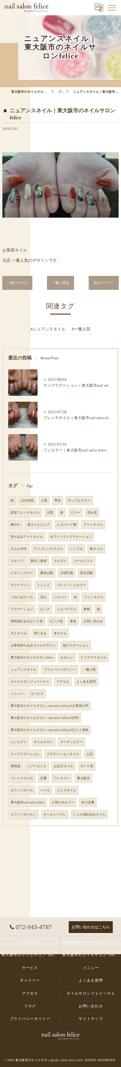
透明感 (15, 766)
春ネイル (96, 548)
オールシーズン (54, 814)
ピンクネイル (66, 790)
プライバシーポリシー (59, 669)
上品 (89, 754)
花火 (43, 597)
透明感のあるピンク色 (27, 621)
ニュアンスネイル (23, 669)
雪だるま (40, 633)
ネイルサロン (43, 742)
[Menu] (111, 7)
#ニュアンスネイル (48, 329)
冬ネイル (60, 633)
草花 (57, 500)
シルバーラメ (66, 609)
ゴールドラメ (83, 561)
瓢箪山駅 (46, 573)
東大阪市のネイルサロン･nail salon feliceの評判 (45, 717)
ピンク (45, 609)
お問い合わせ (93, 621)
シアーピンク (37, 766)
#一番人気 (81, 329)
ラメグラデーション (25, 754)
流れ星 (92, 512)
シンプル (76, 548)
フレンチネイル (22, 778)
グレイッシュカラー (71, 585)
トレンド (43, 585)
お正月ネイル (63, 766)
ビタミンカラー (22, 573)
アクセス (62, 681)
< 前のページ (17, 283)
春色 (73, 621)
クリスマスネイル (93, 657)
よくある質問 (86, 681)
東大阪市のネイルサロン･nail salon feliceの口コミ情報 (49, 730)
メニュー (17, 693)
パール (45, 790)
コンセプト (19, 742)
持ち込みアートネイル (27, 536)
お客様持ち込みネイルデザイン (33, 645)
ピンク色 (56, 621)
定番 (43, 778)
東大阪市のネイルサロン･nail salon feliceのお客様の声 (49, 705)
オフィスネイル (22, 790)
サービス (37, 693)
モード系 (86, 766)
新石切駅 (86, 573)
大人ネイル (19, 633)
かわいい (66, 657)
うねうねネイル (22, 597)
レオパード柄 (66, 524)
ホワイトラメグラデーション (71, 536)
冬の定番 (87, 802)
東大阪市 (83, 778)
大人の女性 (19, 548)
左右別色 (27, 500)
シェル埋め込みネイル (89, 814)
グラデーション (22, 609)
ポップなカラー (79, 500)
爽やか (15, 524)
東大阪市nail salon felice (28, 802)
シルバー (60, 597)
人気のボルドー (63, 802)
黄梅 (86, 609)
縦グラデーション (76, 645)
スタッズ (17, 561)
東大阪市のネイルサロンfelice (32, 657)
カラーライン (20, 585)
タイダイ (60, 561)
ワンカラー (62, 778)
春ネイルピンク (38, 524)
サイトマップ (91, 1019)
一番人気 (89, 669)
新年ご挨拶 (39, 561)
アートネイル (93, 524)
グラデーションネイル (63, 754)
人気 (44, 500)
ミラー (75, 512)
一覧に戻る (60, 283)
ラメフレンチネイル (48, 548)
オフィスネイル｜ (23, 814)
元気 (50, 512)
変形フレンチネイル (25, 512)
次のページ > (103, 283)
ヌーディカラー (71, 742)
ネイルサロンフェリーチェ (30, 681)
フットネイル (93, 597)
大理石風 (66, 573)
